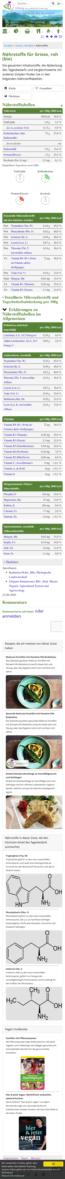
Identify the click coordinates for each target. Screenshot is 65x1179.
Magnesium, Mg (12, 499)
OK (53, 1164)
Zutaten (8, 45)
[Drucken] (56, 36)
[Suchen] (53, 3)
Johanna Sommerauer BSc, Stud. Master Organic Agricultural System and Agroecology (33, 585)
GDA (36, 165)
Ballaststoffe (10, 149)
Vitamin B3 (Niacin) (21, 289)
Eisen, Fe (9, 553)
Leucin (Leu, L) (19, 242)
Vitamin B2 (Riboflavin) (17, 457)
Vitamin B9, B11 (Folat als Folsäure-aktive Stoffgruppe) (23, 262)
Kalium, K (9, 505)
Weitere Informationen (13, 1175)
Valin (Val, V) (18, 272)
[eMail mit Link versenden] (60, 36)
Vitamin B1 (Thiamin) (22, 284)
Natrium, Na (10, 516)
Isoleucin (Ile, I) (19, 237)
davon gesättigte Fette (17, 127)
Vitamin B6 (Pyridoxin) (16, 451)
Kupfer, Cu (9, 542)
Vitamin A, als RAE (14, 468)
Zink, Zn (8, 547)
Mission (35, 1158)
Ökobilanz (12, 562)
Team (24, 1158)
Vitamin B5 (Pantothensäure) (19, 446)
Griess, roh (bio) (24, 45)
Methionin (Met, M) (14, 399)
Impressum (11, 1158)
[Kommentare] (42, 36)
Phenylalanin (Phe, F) (22, 231)
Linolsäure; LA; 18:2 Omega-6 (20, 335)
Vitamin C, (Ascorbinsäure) (18, 462)
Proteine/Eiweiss (12, 154)
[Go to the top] (61, 106)
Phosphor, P (10, 494)
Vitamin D (9, 474)
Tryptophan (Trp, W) (22, 225)
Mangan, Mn (17, 278)
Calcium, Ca (10, 511)
